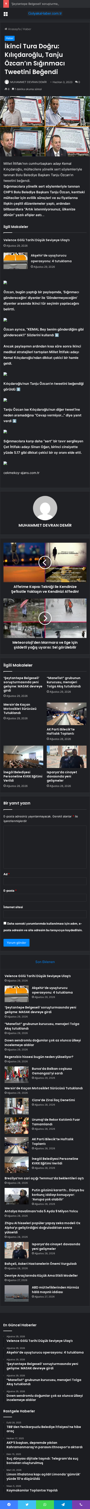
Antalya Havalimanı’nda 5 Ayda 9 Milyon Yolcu (41, 1211)
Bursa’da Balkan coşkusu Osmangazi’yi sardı (52, 1070)
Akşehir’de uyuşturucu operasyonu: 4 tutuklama (52, 990)
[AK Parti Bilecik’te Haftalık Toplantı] (67, 714)
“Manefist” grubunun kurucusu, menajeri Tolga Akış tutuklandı (64, 682)
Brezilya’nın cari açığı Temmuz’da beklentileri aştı (44, 1178)
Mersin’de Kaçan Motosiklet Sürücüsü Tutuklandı (19, 708)
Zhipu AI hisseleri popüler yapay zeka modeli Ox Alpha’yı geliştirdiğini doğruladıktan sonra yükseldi (42, 1227)
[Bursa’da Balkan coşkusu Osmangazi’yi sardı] (17, 1074)
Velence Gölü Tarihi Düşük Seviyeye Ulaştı (36, 240)
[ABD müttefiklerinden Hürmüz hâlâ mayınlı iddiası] (17, 1293)
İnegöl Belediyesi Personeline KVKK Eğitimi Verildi (22, 776)
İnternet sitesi (13, 907)
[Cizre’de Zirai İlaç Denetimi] (17, 1106)
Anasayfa (14, 29)
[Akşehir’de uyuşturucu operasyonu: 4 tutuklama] (15, 261)
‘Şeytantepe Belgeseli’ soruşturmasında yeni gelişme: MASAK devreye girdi (22, 684)
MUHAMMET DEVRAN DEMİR (28, 82)
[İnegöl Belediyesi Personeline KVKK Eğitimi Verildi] (23, 757)
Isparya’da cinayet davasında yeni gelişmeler (62, 776)
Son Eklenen (45, 962)
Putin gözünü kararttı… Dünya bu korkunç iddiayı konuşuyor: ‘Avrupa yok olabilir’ (58, 1195)
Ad (6, 874)
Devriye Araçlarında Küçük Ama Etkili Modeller (41, 1275)
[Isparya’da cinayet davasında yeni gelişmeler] (67, 757)
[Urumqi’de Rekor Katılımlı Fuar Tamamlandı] (17, 1125)
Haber (27, 29)
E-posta (10, 890)
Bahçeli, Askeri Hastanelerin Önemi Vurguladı (41, 1263)
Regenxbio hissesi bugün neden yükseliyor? (39, 1057)
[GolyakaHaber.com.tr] (45, 13)
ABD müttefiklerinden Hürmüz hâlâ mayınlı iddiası (55, 1289)
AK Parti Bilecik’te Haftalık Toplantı (61, 731)
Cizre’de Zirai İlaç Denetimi (53, 1100)
